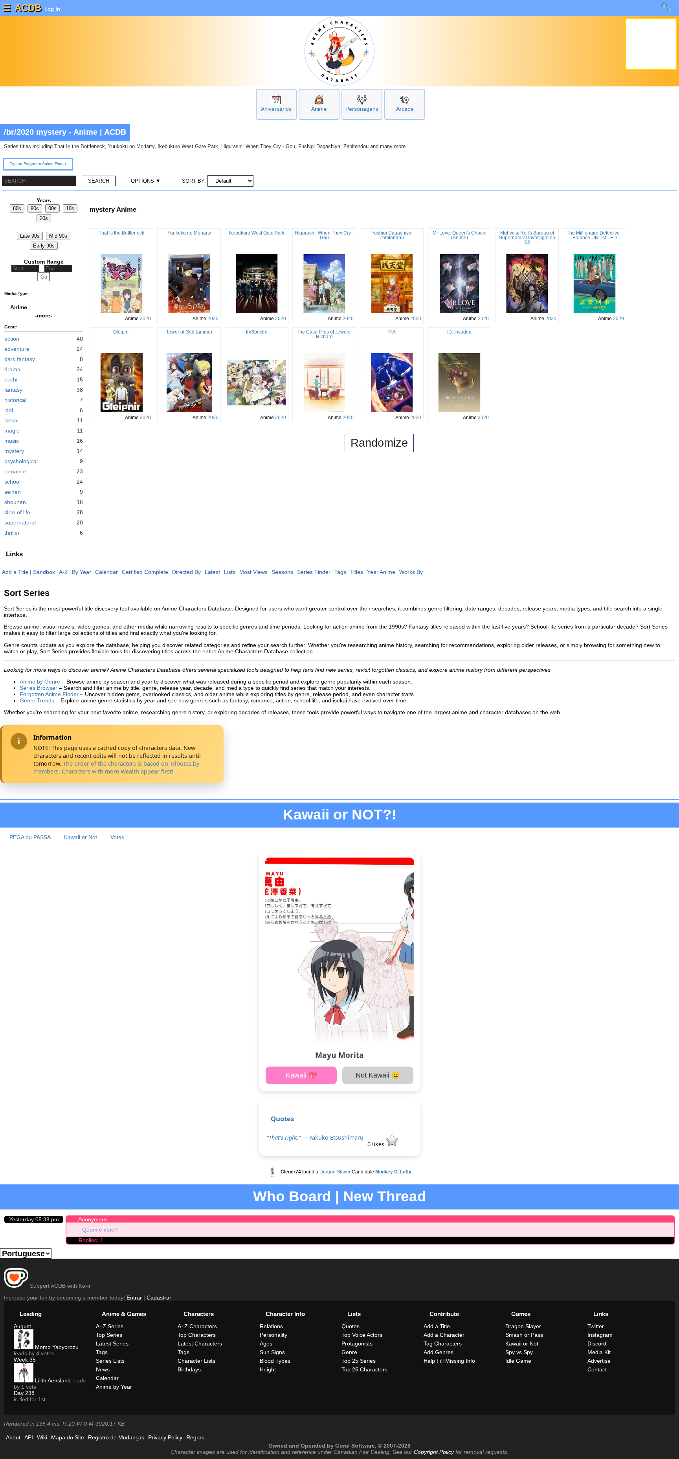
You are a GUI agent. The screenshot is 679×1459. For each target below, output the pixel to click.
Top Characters (197, 1335)
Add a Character (444, 1335)
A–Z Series (109, 1326)
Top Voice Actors (361, 1335)
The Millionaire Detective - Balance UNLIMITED (594, 235)
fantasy (13, 390)
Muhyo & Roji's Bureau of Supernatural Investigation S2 (527, 238)
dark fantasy (19, 359)
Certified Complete (145, 572)
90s (35, 208)
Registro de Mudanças (116, 1437)
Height (268, 1369)
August (22, 1326)
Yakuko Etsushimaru (336, 1137)
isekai (11, 420)
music (11, 441)
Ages (266, 1343)
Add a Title (15, 572)
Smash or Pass (524, 1335)
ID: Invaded (459, 332)
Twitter (595, 1326)
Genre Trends (37, 700)
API (28, 1437)
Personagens (361, 109)
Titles (356, 572)
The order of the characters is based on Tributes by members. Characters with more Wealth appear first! (116, 767)
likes (376, 1144)
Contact (597, 1369)
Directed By (186, 572)
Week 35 (25, 1359)
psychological (21, 461)
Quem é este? (99, 1229)
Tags (340, 572)
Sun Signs (272, 1352)
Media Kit (599, 1352)
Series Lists (110, 1361)
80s (17, 208)
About (13, 1437)
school (12, 481)
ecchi (10, 379)
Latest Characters (200, 1343)
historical (15, 400)
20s (44, 218)
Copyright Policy (434, 1452)
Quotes (282, 1118)
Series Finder (313, 572)
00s (52, 208)
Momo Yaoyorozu (56, 1347)
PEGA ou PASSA (30, 837)
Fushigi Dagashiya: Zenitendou (392, 235)
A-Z (63, 572)
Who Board (292, 1196)
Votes (117, 837)
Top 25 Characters (364, 1369)
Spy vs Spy (519, 1352)
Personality (273, 1335)
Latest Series (112, 1343)
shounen (15, 502)
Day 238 (24, 1393)
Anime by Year (114, 1387)
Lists (229, 572)
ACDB (28, 7)
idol (8, 410)
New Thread (384, 1196)
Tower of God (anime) (189, 332)
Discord (596, 1343)
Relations (271, 1326)
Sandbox (44, 572)
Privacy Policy (165, 1437)
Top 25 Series (358, 1361)
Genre (349, 1352)
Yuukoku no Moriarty (189, 233)
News (103, 1369)
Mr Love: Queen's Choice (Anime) (459, 235)
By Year (81, 572)
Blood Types (275, 1361)
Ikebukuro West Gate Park (256, 233)
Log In (51, 9)
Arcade (405, 109)
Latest (212, 572)
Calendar (106, 572)
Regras (195, 1437)
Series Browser (38, 688)
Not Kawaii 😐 (378, 1075)
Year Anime (381, 572)
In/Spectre (257, 332)
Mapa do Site (67, 1437)
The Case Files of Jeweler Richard (324, 334)
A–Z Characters (197, 1326)
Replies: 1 (91, 1240)
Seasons (282, 572)
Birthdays (189, 1369)
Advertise (599, 1361)
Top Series (109, 1335)
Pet (391, 332)
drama (12, 369)
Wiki (42, 1437)
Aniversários (276, 109)
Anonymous (93, 1219)
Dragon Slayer (335, 1172)
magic (11, 430)
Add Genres (438, 1352)
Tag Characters (443, 1343)
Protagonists (357, 1343)
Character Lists (196, 1361)
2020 (145, 318)
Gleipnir (121, 332)
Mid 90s (58, 236)
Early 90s (44, 246)
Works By (411, 572)
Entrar (134, 1297)
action (11, 338)
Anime (319, 109)
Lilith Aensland (52, 1380)
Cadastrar (159, 1297)
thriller (12, 533)
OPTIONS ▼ (146, 181)
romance (15, 471)
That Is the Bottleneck (121, 233)
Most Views (253, 572)
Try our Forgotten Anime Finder (38, 163)
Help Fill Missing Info (449, 1361)
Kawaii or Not (80, 837)
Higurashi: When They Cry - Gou (324, 235)
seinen (12, 492)
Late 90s (30, 236)
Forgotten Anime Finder (49, 694)
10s (70, 208)
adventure (16, 349)
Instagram (600, 1335)
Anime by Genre (40, 681)
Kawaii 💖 (301, 1075)
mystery (14, 451)
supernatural (20, 522)
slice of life (17, 512)
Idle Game (518, 1361)
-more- (43, 315)
